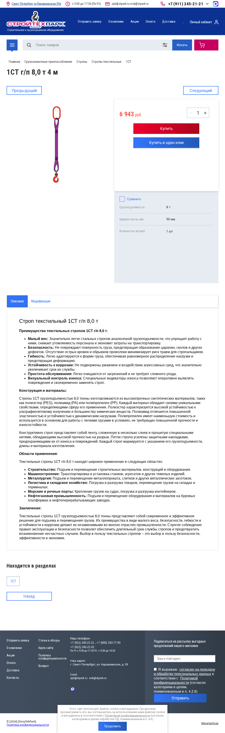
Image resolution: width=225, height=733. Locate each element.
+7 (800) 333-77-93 (108, 642)
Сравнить (134, 199)
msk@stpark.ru (139, 3)
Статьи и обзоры (49, 640)
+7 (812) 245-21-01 (82, 647)
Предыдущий (24, 90)
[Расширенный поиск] (165, 45)
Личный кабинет (201, 22)
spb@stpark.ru (120, 3)
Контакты (13, 677)
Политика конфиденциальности (52, 657)
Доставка (168, 21)
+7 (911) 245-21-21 (185, 3)
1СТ (129, 61)
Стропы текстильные (106, 61)
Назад (29, 596)
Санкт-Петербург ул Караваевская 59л (36, 3)
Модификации (40, 301)
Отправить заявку (89, 21)
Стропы (81, 61)
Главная (14, 61)
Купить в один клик (166, 142)
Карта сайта (45, 647)
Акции (135, 21)
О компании (115, 21)
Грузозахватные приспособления (48, 61)
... (183, 22)
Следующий (201, 90)
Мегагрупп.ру (209, 723)
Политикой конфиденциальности (127, 715)
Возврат (43, 665)
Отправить (180, 698)
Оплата (150, 21)
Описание (17, 301)
